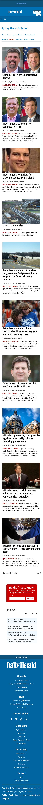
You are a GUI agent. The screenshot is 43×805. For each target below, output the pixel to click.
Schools (31, 39)
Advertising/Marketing (21, 700)
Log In (39, 15)
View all (27, 614)
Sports (15, 35)
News (4, 35)
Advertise (21, 757)
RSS (21, 777)
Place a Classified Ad (22, 760)
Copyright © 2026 (9, 788)
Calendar (21, 736)
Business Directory (21, 767)
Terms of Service (21, 690)
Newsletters (21, 743)
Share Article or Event (21, 740)
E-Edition (22, 729)
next (37, 573)
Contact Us (21, 707)
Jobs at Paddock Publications (21, 704)
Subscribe (37, 12)
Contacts (21, 764)
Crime (9, 35)
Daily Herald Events (21, 680)
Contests (21, 733)
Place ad (34, 614)
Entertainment (30, 35)
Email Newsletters (21, 780)
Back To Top (22, 657)
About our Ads (21, 753)
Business (21, 35)
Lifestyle (5, 39)
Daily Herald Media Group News (21, 683)
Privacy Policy (21, 687)
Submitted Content (22, 39)
